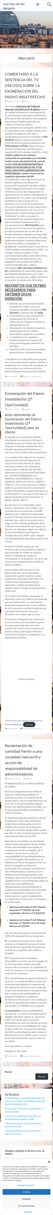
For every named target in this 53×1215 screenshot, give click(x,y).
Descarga (29, 724)
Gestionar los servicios (26, 1185)
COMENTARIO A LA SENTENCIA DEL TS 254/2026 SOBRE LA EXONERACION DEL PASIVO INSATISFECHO (25, 85)
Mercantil (12, 376)
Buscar (8, 1072)
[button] (49, 1162)
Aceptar (26, 1192)
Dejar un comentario (32, 376)
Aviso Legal (28, 1212)
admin (27, 101)
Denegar (26, 1199)
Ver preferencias (26, 1206)
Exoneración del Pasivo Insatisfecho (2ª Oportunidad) (25, 399)
